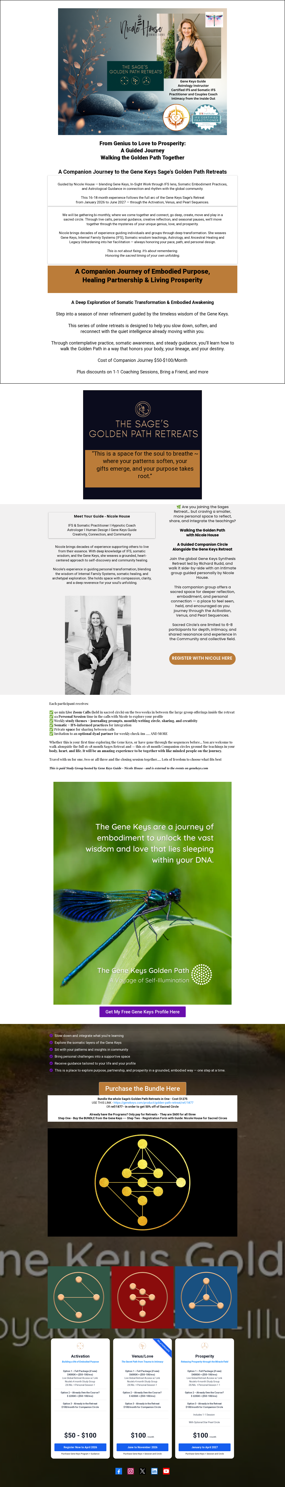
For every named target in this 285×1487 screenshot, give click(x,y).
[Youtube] (166, 1471)
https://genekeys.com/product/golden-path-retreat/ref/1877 (153, 1102)
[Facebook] (119, 1471)
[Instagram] (131, 1471)
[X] (142, 1471)
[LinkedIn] (154, 1471)
